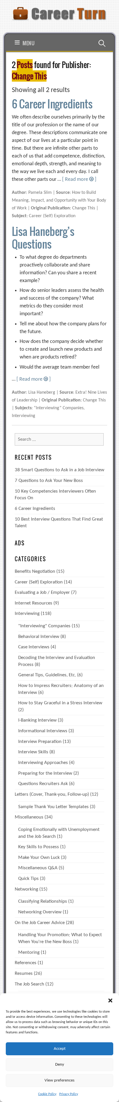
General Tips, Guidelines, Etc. (47, 675)
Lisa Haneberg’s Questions (43, 237)
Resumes (24, 973)
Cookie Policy (47, 1094)
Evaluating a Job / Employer (42, 592)
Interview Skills (33, 752)
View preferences (59, 1080)
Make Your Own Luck (39, 857)
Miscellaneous (29, 817)
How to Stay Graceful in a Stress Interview (60, 703)
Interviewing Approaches (43, 762)
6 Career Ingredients (52, 103)
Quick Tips (28, 878)
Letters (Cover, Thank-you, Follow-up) (52, 794)
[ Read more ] (79, 179)
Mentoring (29, 952)
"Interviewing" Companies (44, 626)
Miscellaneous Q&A (37, 868)
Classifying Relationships (42, 901)
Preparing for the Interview (45, 773)
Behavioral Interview (38, 636)
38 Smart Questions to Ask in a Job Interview (59, 470)
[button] (110, 1000)
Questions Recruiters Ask (43, 783)
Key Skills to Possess (38, 846)
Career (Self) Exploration (39, 582)
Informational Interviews (42, 731)
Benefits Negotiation (35, 571)
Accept (60, 1049)
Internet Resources (33, 603)
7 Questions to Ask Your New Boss (49, 480)
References (25, 962)
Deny (59, 1064)
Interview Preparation (40, 741)
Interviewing (27, 613)
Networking (26, 889)
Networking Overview (40, 912)
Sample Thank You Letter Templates (53, 806)
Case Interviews (33, 647)
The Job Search (29, 984)
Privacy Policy (68, 1094)
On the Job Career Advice (40, 922)
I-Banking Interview (37, 720)
